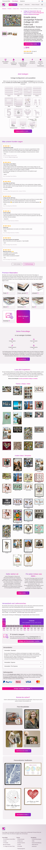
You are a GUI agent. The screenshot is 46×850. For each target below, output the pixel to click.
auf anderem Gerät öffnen (9, 839)
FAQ (19, 844)
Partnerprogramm (21, 848)
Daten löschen (21, 842)
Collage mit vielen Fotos (9, 846)
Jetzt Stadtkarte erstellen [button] (22, 814)
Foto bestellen (7, 844)
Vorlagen (21, 4)
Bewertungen (21, 839)
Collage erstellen (13, 4)
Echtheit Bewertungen (36, 839)
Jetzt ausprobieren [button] (22, 359)
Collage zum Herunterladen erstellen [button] (29, 641)
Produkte (6, 842)
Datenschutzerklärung (36, 842)
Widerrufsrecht (35, 844)
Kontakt (20, 846)
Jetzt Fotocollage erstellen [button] (31, 43)
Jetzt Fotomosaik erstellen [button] (22, 750)
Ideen (5, 840)
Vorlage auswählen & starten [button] (22, 131)
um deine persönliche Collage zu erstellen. (28, 378)
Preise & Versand (35, 4)
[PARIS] (23, 122)
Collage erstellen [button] (22, 593)
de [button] (39, 1)
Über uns (20, 840)
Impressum (34, 846)
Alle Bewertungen (29, 264)
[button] (4, 33)
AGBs (33, 840)
